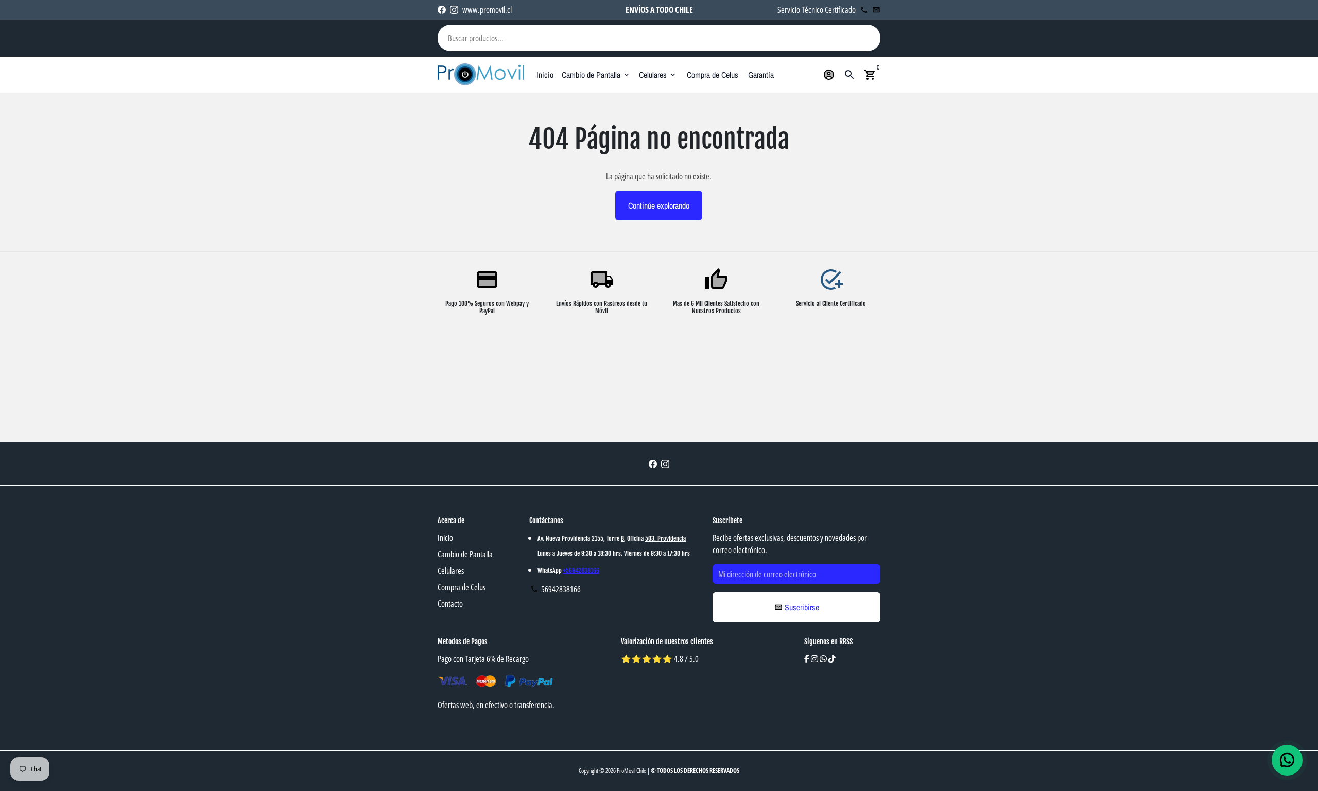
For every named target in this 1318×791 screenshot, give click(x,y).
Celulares (658, 74)
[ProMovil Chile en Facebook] (442, 9)
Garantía (761, 74)
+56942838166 (581, 570)
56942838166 (555, 589)
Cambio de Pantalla (596, 74)
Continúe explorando (658, 205)
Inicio (544, 74)
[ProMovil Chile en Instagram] (454, 9)
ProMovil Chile (631, 770)
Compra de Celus (712, 74)
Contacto (450, 603)
